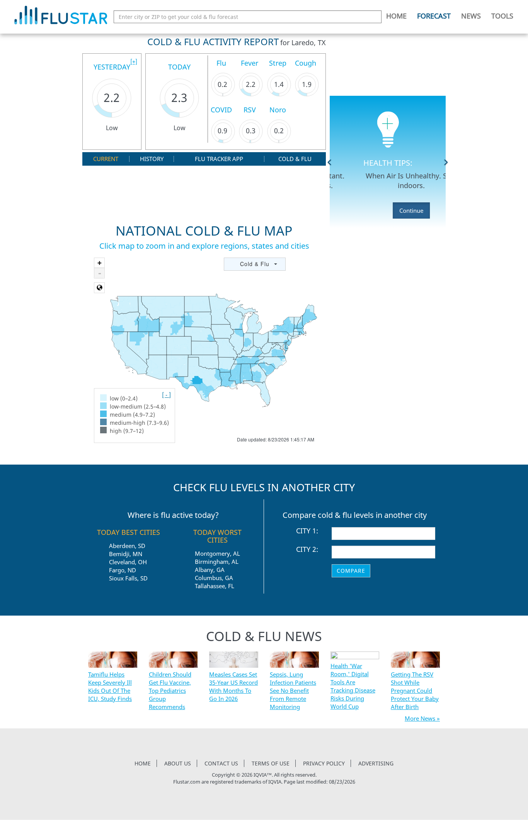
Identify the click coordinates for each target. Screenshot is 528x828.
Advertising (375, 763)
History (152, 159)
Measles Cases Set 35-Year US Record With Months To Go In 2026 (233, 686)
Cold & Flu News (264, 636)
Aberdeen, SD (127, 546)
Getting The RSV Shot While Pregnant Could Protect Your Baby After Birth (415, 690)
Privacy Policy (324, 763)
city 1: (307, 531)
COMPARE (351, 570)
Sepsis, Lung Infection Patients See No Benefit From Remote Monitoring (293, 690)
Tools (502, 15)
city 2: (307, 549)
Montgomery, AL (217, 553)
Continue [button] (388, 210)
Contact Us (221, 763)
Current (105, 159)
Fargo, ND (122, 570)
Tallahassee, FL (214, 586)
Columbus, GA (214, 578)
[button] (329, 162)
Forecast (434, 15)
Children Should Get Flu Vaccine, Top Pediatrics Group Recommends (170, 690)
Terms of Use (271, 763)
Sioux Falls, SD (128, 578)
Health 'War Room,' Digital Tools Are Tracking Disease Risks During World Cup (352, 686)
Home (396, 15)
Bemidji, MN (125, 554)
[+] (133, 61)
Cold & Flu (295, 159)
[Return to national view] (99, 288)
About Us (177, 763)
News (471, 15)
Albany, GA (210, 569)
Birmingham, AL (216, 561)
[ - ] (166, 395)
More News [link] (420, 718)
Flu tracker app (219, 159)
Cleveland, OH (128, 562)
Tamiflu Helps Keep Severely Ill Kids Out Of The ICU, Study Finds (110, 686)
